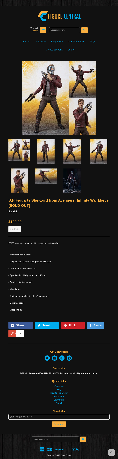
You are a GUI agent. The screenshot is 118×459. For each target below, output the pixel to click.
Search (59, 403)
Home (26, 41)
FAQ (59, 389)
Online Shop (59, 396)
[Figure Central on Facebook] (54, 358)
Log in (71, 49)
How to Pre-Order (59, 393)
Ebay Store (57, 41)
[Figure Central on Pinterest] (62, 358)
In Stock (39, 41)
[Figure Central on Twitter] (47, 358)
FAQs (92, 41)
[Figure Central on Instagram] (69, 358)
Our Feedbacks (76, 41)
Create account (54, 49)
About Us (59, 386)
